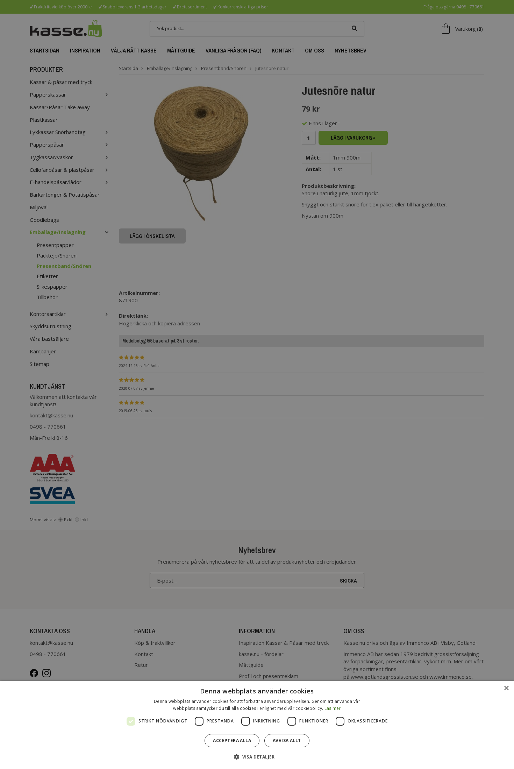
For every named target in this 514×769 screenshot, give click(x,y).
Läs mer (332, 708)
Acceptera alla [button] (232, 740)
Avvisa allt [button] (287, 740)
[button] (257, 757)
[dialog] (257, 725)
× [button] (506, 688)
